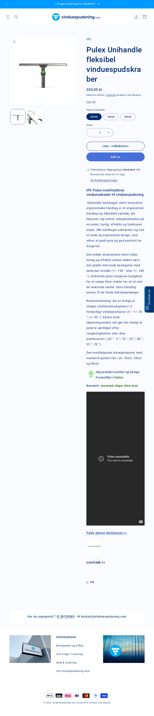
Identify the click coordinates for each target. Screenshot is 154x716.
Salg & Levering (66, 662)
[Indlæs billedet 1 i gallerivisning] (17, 116)
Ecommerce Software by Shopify (93, 703)
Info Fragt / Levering (69, 654)
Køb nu (115, 157)
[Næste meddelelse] (147, 4)
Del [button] (92, 581)
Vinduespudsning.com (63, 703)
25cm (94, 116)
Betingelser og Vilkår (70, 645)
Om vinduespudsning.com (73, 671)
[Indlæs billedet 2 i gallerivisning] (34, 116)
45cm (128, 116)
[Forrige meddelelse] (7, 4)
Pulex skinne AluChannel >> (106, 533)
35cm (111, 116)
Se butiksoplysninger (104, 180)
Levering (111, 95)
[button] (8, 17)
